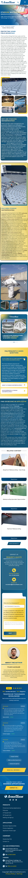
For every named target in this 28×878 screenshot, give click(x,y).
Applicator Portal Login (9, 830)
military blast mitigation (13, 219)
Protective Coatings (9, 26)
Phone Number (14, 573)
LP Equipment (7, 812)
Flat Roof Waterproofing (14, 528)
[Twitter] (14, 800)
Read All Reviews (14, 770)
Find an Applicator (8, 828)
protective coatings (16, 70)
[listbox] (14, 606)
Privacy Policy (10, 874)
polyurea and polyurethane (14, 435)
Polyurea (5, 810)
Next (10, 633)
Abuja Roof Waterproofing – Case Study (14, 470)
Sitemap (19, 874)
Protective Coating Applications (12, 808)
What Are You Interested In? (12, 603)
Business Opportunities (9, 826)
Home (2, 26)
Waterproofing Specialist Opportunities (14, 499)
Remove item (22, 606)
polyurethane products (7, 413)
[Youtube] (16, 800)
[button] (18, 2)
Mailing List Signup (8, 817)
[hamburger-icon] (25, 2)
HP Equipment (7, 815)
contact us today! (18, 440)
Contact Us (6, 841)
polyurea (3, 143)
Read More (14, 479)
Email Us (14, 582)
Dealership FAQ (7, 839)
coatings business (18, 428)
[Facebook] (11, 800)
